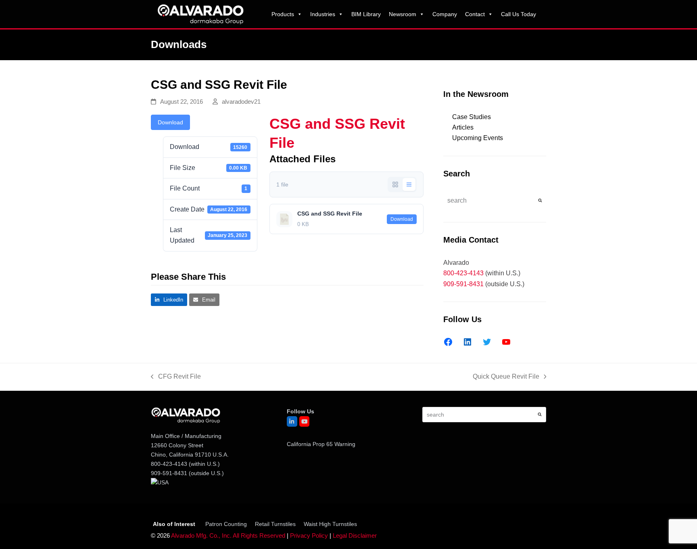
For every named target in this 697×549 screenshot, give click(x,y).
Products (282, 14)
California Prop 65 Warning (321, 444)
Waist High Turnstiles (330, 524)
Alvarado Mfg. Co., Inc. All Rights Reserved (228, 535)
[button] (169, 299)
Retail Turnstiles (275, 524)
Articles (463, 127)
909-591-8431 (463, 284)
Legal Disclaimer (355, 535)
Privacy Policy (309, 535)
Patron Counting (226, 524)
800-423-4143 (463, 273)
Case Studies (471, 116)
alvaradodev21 (241, 101)
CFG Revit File (176, 377)
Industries (322, 14)
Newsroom (402, 14)
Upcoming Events (477, 137)
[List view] (409, 184)
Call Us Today (518, 14)
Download (170, 122)
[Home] (200, 13)
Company (444, 14)
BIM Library (366, 14)
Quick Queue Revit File (506, 377)
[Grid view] (395, 184)
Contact (475, 14)
